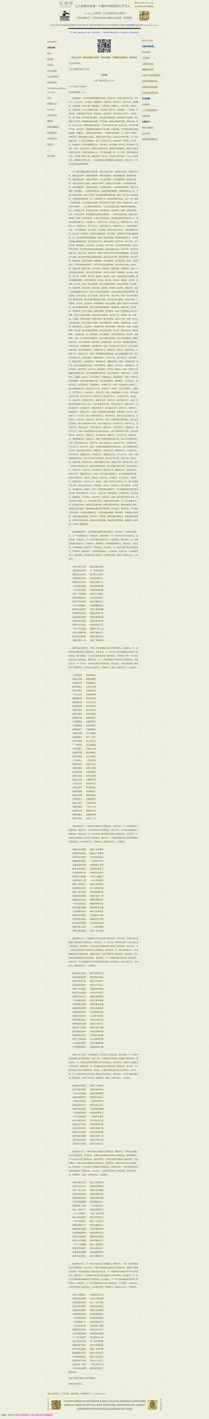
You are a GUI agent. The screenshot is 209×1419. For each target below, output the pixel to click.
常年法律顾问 (148, 128)
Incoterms (51, 109)
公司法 (50, 65)
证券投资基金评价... (150, 81)
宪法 (49, 53)
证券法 (50, 144)
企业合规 (146, 133)
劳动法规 (146, 52)
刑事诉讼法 (52, 104)
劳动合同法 (52, 82)
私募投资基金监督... (150, 87)
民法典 (50, 59)
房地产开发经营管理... (151, 75)
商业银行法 (52, 138)
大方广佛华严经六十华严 (79, 69)
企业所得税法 (53, 77)
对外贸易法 (52, 115)
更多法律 (51, 156)
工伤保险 (146, 58)
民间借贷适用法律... (150, 93)
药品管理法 (52, 133)
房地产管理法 (53, 127)
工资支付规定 (148, 64)
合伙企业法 (52, 71)
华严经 (104, 75)
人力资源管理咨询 (149, 110)
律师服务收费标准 (149, 139)
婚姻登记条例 (148, 69)
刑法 (49, 98)
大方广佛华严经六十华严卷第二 (82, 1378)
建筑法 (50, 121)
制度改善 (146, 116)
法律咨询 (146, 104)
